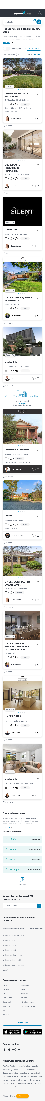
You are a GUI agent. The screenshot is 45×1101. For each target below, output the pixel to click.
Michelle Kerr (15, 795)
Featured (37, 54)
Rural (5, 1010)
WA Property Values (28, 1006)
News (23, 989)
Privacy (5, 1096)
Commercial (7, 1002)
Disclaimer (14, 1096)
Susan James (16, 119)
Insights (6, 1015)
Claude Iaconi (16, 469)
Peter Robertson (16, 316)
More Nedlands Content (13, 928)
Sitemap (24, 998)
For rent (6, 989)
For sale (6, 985)
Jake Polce (15, 186)
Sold (4, 994)
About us (24, 994)
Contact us (25, 985)
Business (6, 1006)
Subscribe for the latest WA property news (18, 897)
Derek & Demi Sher (17, 535)
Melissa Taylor (16, 665)
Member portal (22, 1023)
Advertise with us (27, 1002)
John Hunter (15, 733)
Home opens (6, 49)
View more (6, 43)
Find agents (7, 998)
